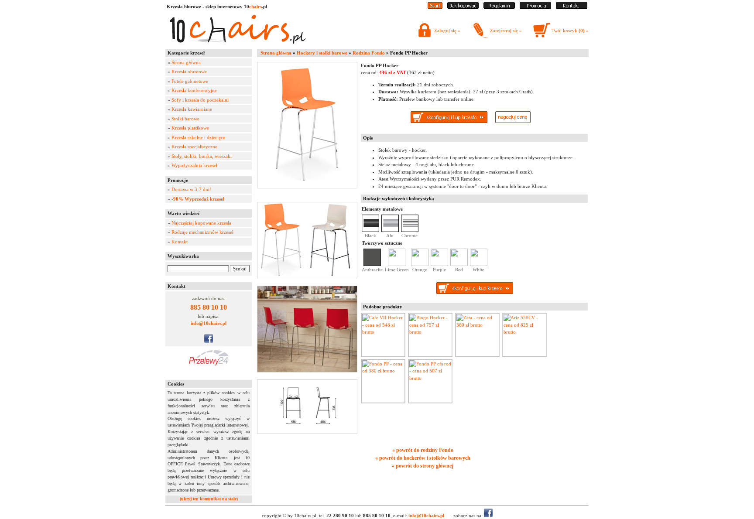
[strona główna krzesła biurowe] (435, 7)
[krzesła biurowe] (237, 45)
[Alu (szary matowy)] (390, 230)
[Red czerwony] (459, 264)
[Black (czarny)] (370, 230)
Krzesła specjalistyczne (194, 146)
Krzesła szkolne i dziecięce (198, 137)
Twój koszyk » (570, 30)
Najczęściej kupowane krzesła (201, 222)
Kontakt (179, 241)
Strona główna (186, 62)
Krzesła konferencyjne (194, 90)
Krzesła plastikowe (190, 127)
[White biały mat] (478, 264)
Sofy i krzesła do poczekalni (200, 99)
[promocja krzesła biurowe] (535, 7)
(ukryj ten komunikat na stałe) (209, 498)
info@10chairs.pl (208, 323)
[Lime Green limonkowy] (396, 264)
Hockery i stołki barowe (322, 52)
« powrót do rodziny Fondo (422, 450)
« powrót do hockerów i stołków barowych (422, 458)
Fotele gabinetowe (189, 81)
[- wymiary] (309, 406)
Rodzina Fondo (369, 52)
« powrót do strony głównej (422, 466)
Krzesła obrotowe (189, 71)
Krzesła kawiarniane (191, 109)
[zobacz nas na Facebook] (208, 341)
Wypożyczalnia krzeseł (194, 165)
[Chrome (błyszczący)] (409, 230)
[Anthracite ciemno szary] (372, 264)
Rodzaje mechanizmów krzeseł (202, 232)
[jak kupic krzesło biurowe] (463, 7)
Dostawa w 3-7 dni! (191, 189)
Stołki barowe (185, 118)
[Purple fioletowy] (439, 264)
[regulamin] (499, 7)
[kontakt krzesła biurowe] (571, 7)
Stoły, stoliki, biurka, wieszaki (201, 156)
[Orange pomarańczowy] (419, 264)
